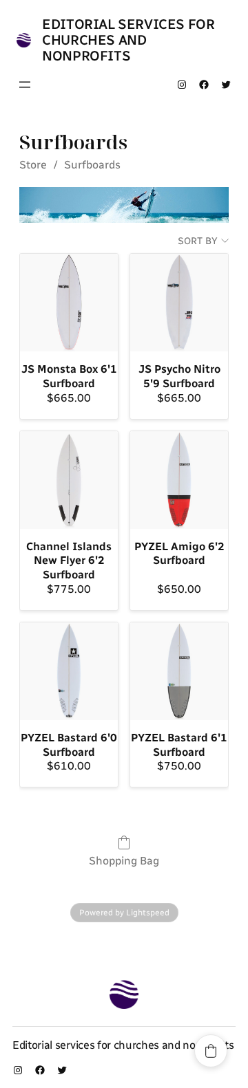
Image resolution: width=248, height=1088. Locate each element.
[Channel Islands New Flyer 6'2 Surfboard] (69, 480)
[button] (210, 1050)
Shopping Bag (124, 860)
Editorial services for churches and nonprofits (128, 40)
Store (33, 164)
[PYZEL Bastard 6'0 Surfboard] (69, 671)
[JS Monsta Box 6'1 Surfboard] (69, 302)
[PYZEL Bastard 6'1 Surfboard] (179, 671)
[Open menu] (25, 84)
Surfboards (92, 164)
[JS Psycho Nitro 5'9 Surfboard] (179, 302)
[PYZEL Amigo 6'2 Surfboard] (179, 480)
